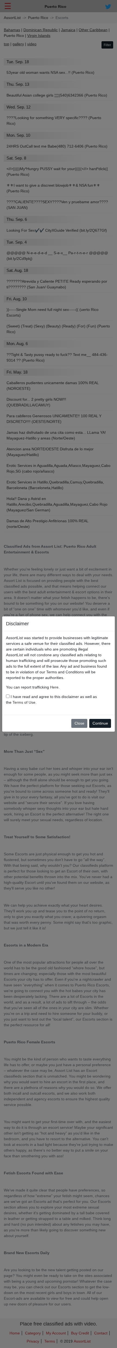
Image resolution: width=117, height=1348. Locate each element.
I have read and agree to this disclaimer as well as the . (51, 699)
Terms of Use (24, 702)
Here (54, 687)
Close (79, 723)
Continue (100, 723)
